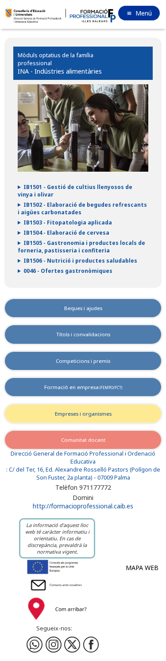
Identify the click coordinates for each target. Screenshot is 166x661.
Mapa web (142, 567)
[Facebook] (54, 645)
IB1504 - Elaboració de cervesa (66, 232)
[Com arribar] (57, 621)
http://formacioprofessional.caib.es (83, 506)
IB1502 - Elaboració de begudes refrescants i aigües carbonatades (82, 208)
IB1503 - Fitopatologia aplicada (67, 222)
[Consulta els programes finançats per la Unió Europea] (57, 573)
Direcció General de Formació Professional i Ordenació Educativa (83, 457)
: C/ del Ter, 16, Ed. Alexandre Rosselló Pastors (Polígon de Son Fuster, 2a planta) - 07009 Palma (83, 473)
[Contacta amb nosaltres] (57, 591)
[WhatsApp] (34, 645)
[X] (72, 645)
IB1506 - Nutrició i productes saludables (80, 260)
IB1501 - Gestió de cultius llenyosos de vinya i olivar (75, 190)
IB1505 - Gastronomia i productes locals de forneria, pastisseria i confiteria (81, 246)
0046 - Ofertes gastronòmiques (67, 271)
